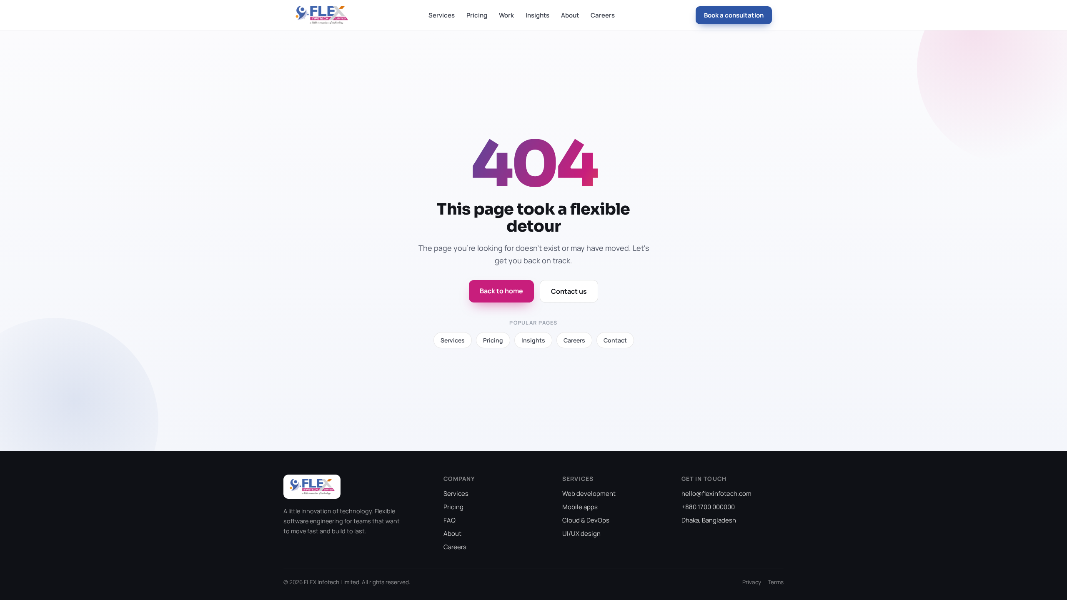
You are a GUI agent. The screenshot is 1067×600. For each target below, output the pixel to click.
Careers (603, 15)
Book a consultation (734, 15)
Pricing (476, 15)
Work (506, 15)
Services (441, 15)
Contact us (569, 291)
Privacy (751, 582)
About (570, 15)
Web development (589, 493)
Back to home (501, 290)
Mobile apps (580, 506)
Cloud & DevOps (585, 520)
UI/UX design (581, 533)
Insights (537, 15)
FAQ (449, 520)
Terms (776, 582)
